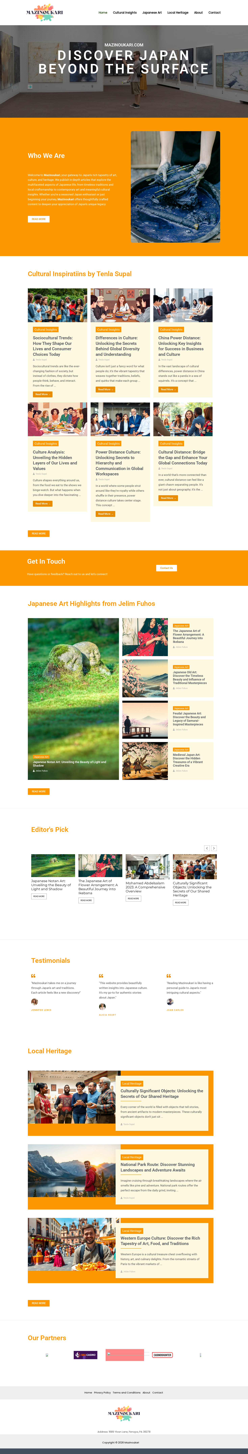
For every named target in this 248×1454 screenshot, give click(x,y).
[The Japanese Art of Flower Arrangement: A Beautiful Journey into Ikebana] (145, 637)
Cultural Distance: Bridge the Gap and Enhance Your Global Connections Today (182, 457)
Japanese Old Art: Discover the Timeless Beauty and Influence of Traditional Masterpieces (190, 677)
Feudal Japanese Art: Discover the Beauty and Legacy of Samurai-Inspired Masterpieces (189, 719)
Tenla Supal (41, 359)
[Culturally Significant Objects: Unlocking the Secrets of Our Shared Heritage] (74, 1097)
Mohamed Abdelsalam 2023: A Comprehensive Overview (145, 887)
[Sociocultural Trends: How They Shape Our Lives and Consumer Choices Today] (57, 305)
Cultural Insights (46, 329)
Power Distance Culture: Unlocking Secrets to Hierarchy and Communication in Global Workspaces (119, 463)
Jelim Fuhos (42, 770)
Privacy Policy (102, 1392)
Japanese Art (41, 756)
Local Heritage (132, 1083)
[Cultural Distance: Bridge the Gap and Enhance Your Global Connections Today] (183, 419)
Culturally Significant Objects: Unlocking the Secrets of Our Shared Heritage (192, 889)
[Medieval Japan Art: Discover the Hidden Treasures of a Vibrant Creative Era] (145, 761)
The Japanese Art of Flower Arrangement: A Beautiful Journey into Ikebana (188, 636)
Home (88, 1392)
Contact (157, 1392)
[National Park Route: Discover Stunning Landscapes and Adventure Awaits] (74, 1170)
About (146, 1392)
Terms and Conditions (127, 1392)
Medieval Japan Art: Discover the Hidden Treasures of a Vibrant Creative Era (188, 760)
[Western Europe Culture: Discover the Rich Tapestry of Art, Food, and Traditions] (74, 1244)
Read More (39, 896)
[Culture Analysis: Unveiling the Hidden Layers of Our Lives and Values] (57, 419)
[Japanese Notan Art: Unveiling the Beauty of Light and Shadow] (73, 699)
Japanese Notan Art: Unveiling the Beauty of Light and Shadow (51, 885)
